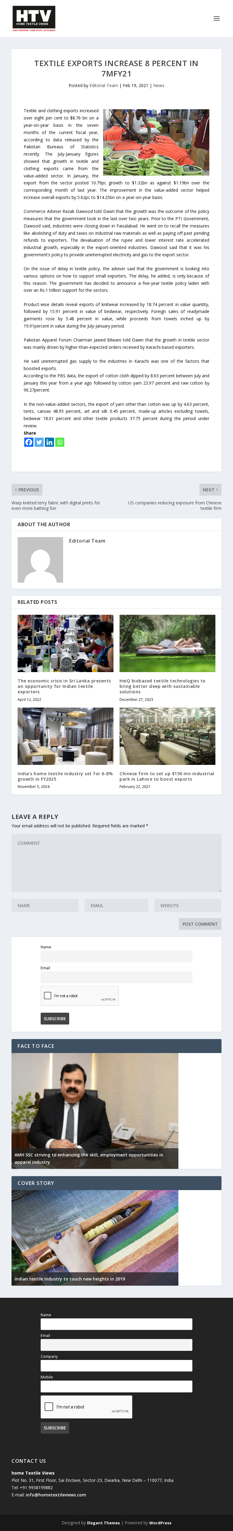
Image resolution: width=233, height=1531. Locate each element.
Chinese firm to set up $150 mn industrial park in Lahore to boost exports (167, 776)
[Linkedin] (49, 442)
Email (45, 968)
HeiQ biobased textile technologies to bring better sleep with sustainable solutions (163, 686)
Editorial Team (103, 85)
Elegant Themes (103, 1523)
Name (46, 947)
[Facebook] (28, 442)
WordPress (160, 1523)
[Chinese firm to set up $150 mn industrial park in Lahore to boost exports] (167, 736)
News (158, 85)
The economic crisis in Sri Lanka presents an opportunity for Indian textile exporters (64, 686)
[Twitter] (39, 442)
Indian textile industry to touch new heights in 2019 (70, 1279)
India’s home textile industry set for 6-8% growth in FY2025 (65, 776)
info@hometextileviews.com (56, 1495)
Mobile (47, 1377)
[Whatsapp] (59, 442)
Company (49, 1356)
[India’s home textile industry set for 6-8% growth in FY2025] (65, 736)
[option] (95, 1111)
